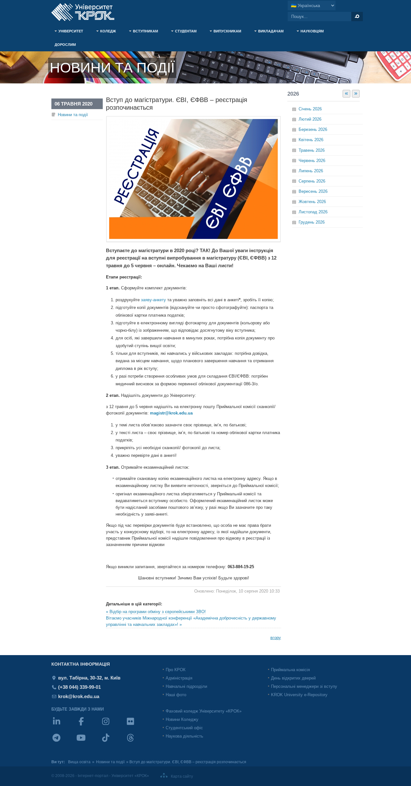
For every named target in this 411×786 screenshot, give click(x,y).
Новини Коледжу (182, 719)
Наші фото (176, 694)
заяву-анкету (154, 299)
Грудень (312, 222)
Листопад (313, 211)
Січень (310, 109)
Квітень (311, 139)
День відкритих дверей (293, 678)
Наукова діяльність (184, 736)
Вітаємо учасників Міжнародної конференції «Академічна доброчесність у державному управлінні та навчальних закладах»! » (191, 621)
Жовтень (312, 201)
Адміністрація (179, 678)
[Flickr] (137, 725)
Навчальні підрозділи (186, 686)
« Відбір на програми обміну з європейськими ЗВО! (156, 611)
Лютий (310, 119)
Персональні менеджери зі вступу (304, 686)
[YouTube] (88, 742)
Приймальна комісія (290, 669)
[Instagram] (113, 725)
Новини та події (73, 114)
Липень (311, 170)
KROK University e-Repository (299, 694)
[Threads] (137, 742)
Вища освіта (79, 762)
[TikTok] (113, 742)
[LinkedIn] (63, 725)
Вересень (313, 191)
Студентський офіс (184, 727)
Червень (312, 160)
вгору (275, 637)
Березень (313, 129)
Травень (312, 150)
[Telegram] (63, 742)
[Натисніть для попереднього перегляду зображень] (193, 240)
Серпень (312, 181)
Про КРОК (176, 669)
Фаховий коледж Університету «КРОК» (203, 711)
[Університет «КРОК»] (86, 12)
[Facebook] (88, 725)
